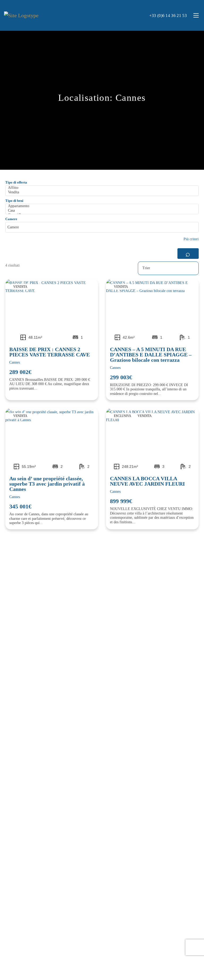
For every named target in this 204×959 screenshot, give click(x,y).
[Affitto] (102, 188)
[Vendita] (102, 192)
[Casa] (102, 210)
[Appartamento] (102, 206)
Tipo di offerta (16, 182)
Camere (11, 219)
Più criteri (191, 239)
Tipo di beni (14, 201)
